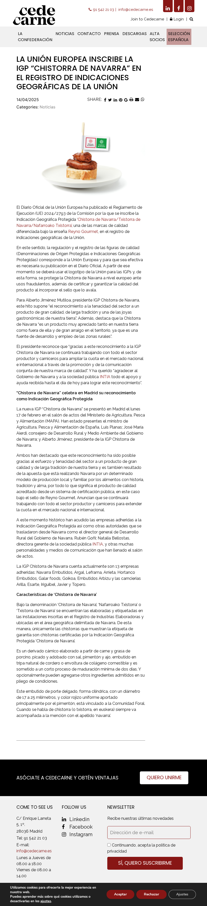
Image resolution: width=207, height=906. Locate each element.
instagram (80, 834)
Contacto (89, 34)
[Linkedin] (168, 6)
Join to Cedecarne (147, 19)
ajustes (45, 901)
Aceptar (120, 894)
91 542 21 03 (103, 9)
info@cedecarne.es (135, 9)
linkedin (79, 819)
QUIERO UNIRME (164, 777)
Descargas (134, 34)
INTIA (105, 376)
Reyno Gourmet (83, 231)
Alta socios (157, 37)
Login (179, 19)
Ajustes (182, 894)
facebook (81, 826)
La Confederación (35, 37)
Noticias (65, 34)
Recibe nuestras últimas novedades (140, 818)
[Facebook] (179, 6)
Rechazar (151, 894)
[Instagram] (189, 6)
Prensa (111, 34)
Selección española (179, 37)
